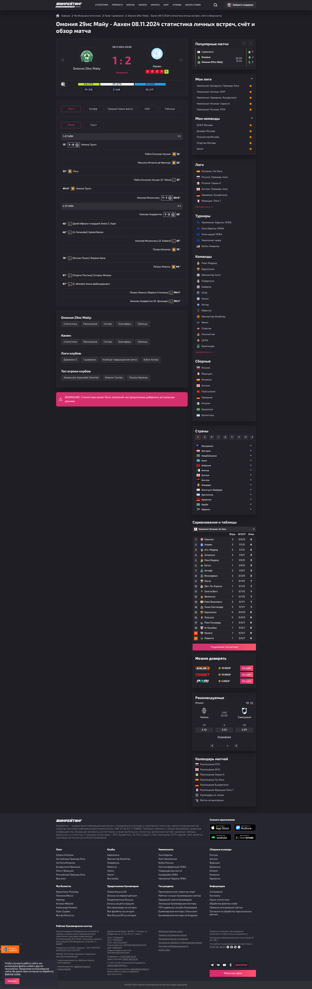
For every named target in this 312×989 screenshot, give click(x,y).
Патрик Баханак (162, 249)
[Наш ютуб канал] (224, 965)
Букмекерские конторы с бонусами (177, 911)
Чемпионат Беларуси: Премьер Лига (218, 85)
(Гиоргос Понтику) (82, 275)
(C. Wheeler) (78, 284)
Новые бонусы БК (117, 892)
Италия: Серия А (210, 183)
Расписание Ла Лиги (210, 779)
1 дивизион (89, 359)
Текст (93, 125)
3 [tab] (224, 745)
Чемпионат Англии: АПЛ (211, 91)
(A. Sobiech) (165, 241)
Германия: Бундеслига (213, 195)
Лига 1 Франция (65, 871)
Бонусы (130, 5)
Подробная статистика (224, 647)
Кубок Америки (209, 246)
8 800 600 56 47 (130, 959)
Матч (71, 108)
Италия (204, 403)
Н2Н (147, 108)
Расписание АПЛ (208, 769)
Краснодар (208, 346)
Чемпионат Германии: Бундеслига (216, 97)
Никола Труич (89, 144)
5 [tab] (230, 745)
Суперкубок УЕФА (168, 874)
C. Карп (112, 223)
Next (250, 43)
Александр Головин (66, 907)
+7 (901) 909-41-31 (127, 957)
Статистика (101, 5)
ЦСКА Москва (205, 125)
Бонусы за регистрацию (120, 903)
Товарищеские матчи (170, 871)
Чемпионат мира (210, 240)
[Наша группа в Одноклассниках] (230, 965)
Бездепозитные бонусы (120, 899)
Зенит (200, 148)
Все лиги (61, 878)
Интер (205, 304)
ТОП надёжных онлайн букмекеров (177, 907)
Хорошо (12, 981)
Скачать (155, 5)
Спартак (206, 328)
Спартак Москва (206, 143)
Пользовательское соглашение (173, 939)
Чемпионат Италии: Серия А (213, 103)
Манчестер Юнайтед (213, 316)
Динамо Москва (206, 131)
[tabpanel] (224, 721)
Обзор (71, 125)
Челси (205, 298)
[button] (224, 446)
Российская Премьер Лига (70, 874)
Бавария (206, 286)
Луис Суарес (63, 911)
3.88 (244, 731)
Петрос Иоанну (161, 266)
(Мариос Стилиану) (158, 292)
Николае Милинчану (148, 197)
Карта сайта (164, 950)
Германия (205, 397)
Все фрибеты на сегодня (120, 911)
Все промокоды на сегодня (122, 907)
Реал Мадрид (209, 263)
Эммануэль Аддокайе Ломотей (81, 377)
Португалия (207, 391)
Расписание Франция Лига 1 (215, 790)
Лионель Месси (64, 895)
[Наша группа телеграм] (212, 965)
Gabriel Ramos (95, 232)
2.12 (204, 731)
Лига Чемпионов (167, 859)
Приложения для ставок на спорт (176, 892)
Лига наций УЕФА (210, 234)
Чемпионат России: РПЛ (211, 109)
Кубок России (166, 863)
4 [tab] (227, 745)
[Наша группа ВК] (218, 965)
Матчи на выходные (211, 800)
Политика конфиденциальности (173, 946)
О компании (216, 892)
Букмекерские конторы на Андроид (177, 915)
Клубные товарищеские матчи (120, 359)
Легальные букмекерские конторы (177, 903)
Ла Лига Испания (65, 863)
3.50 (224, 731)
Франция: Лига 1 (209, 200)
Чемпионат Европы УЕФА (215, 222)
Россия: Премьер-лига (213, 177)
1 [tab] (217, 745)
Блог (166, 5)
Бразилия (206, 409)
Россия (204, 367)
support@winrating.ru (117, 965)
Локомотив (208, 334)
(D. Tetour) (166, 180)
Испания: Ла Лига (212, 171)
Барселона (208, 269)
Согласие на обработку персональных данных (231, 913)
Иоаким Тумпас (114, 377)
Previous (244, 43)
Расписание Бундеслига (212, 784)
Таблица (170, 108)
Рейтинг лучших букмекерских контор (179, 895)
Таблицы (142, 323)
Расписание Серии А (210, 774)
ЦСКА (205, 340)
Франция (205, 373)
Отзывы (177, 5)
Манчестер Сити (211, 275)
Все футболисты (65, 915)
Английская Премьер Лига (70, 859)
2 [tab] (221, 745)
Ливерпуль (208, 281)
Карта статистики (219, 899)
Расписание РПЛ (208, 764)
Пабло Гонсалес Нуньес (158, 154)
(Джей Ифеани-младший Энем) (89, 223)
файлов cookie (12, 974)
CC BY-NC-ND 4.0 (218, 947)
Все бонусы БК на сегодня (121, 915)
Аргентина (206, 415)
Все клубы (112, 878)
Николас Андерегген (150, 214)
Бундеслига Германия (68, 867)
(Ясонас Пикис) (81, 258)
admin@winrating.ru (139, 969)
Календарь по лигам (212, 795)
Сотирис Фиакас (102, 275)
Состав (108, 323)
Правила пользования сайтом (226, 907)
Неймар (60, 899)
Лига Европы (165, 855)
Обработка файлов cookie (223, 903)
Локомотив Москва (208, 137)
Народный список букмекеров (175, 899)
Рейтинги (117, 5)
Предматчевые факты (120, 108)
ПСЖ (204, 292)
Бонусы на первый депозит (122, 895)
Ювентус (207, 310)
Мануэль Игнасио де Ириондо (154, 162)
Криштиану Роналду (67, 892)
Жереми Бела (97, 258)
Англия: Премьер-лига (213, 189)
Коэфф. (93, 108)
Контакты (215, 895)
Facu (75, 171)
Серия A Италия (64, 855)
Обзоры (143, 5)
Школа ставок (193, 5)
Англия (204, 385)
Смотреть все (202, 207)
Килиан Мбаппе (64, 903)
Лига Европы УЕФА (211, 228)
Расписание (90, 323)
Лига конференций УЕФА (172, 867)
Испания (207, 379)
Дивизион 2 (70, 359)
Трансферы (124, 323)
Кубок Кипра (151, 359)
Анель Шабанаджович (98, 284)
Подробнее (224, 738)
